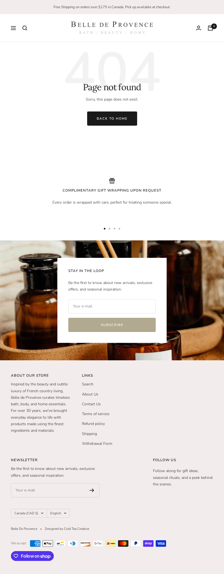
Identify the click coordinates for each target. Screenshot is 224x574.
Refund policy (93, 423)
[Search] (24, 28)
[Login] (198, 28)
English (55, 513)
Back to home (112, 118)
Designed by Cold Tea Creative (67, 529)
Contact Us (91, 404)
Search (87, 384)
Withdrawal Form (97, 443)
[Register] (92, 490)
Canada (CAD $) (26, 513)
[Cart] (210, 28)
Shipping (89, 433)
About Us (90, 394)
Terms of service (95, 413)
